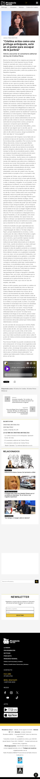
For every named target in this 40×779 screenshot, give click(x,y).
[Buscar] (37, 581)
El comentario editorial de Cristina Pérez (17, 440)
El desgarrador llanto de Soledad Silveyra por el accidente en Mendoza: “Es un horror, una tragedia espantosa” (19, 495)
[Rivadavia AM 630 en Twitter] (18, 692)
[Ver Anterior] (7, 399)
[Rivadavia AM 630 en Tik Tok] (17, 697)
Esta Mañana (9, 516)
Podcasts (8, 656)
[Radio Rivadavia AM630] (8, 3)
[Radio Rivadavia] (11, 641)
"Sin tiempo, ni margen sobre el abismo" (17, 518)
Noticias (7, 653)
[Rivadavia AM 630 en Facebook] (6, 692)
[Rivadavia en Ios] (11, 715)
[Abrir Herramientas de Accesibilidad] (36, 775)
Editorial (4, 391)
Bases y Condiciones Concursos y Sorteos (16, 664)
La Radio (7, 647)
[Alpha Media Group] (20, 769)
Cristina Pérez (32, 388)
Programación (9, 650)
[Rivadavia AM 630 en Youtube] (8, 697)
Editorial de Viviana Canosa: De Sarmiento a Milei (20, 472)
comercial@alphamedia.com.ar (13, 748)
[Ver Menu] (37, 2)
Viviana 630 (8, 470)
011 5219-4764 (8, 676)
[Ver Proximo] (32, 409)
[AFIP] (20, 760)
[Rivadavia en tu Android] (11, 709)
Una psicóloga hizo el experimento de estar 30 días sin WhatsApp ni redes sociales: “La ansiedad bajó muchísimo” (17, 412)
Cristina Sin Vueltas (20, 388)
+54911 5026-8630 (9, 682)
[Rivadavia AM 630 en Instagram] (12, 692)
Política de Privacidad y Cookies (13, 661)
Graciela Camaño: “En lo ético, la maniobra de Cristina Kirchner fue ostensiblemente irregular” (22, 401)
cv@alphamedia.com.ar (20, 750)
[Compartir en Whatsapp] (15, 381)
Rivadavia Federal (10, 658)
